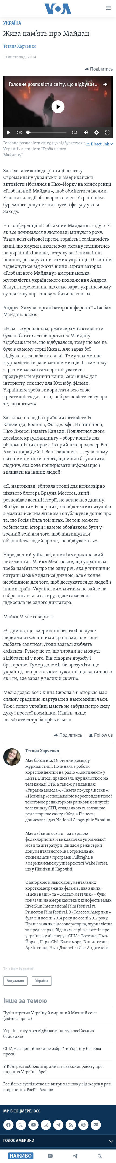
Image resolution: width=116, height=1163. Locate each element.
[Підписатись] (96, 1125)
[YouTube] (50, 1156)
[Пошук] (100, 1156)
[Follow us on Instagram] (46, 1125)
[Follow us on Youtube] (33, 1125)
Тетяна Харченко (19, 46)
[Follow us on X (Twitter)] (21, 1125)
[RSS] (71, 1125)
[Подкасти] (83, 1125)
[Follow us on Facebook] (8, 1125)
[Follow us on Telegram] (58, 1125)
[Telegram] (75, 1156)
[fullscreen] (107, 132)
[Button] (99, 69)
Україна (12, 23)
